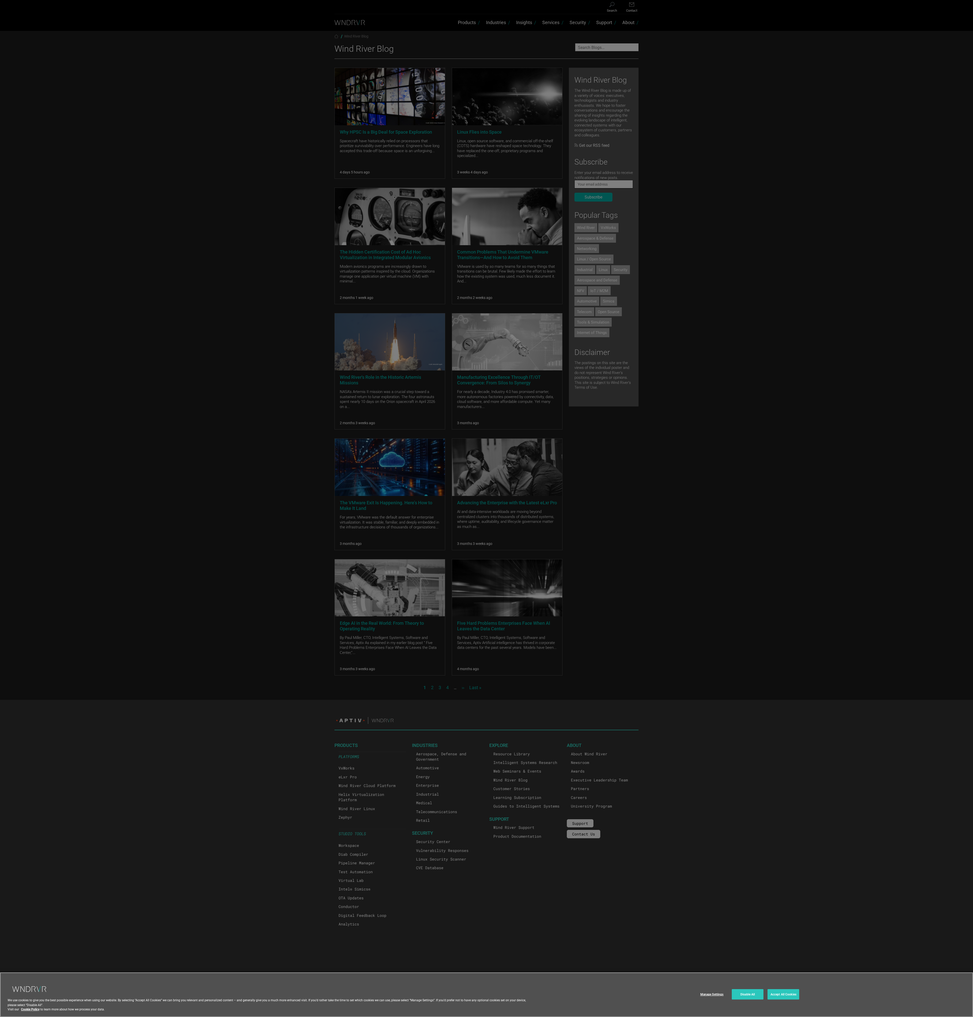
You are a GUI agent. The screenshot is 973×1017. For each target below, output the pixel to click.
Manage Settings (712, 994)
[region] (486, 994)
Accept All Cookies (783, 994)
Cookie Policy (30, 1009)
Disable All (747, 994)
